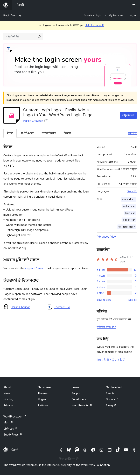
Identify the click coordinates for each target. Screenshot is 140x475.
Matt (8, 422)
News (7, 393)
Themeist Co (62, 307)
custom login (128, 199)
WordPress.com (15, 416)
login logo (130, 213)
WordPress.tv (82, 405)
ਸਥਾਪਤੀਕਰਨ (49, 133)
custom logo (129, 206)
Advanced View (106, 236)
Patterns (43, 405)
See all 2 (132, 191)
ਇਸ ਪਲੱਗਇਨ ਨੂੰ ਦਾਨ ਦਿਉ (111, 359)
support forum (34, 268)
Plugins (42, 399)
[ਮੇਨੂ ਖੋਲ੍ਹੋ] (134, 5)
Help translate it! (94, 25)
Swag (111, 405)
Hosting (8, 399)
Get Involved (114, 387)
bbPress (10, 428)
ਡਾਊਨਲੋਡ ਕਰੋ (128, 115)
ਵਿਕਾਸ (67, 133)
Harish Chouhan (33, 120)
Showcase (44, 387)
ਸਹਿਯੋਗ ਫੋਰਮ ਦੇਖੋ (106, 327)
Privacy (8, 405)
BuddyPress (12, 434)
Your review (104, 299)
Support (77, 393)
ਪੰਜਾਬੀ (14, 450)
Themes (43, 393)
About (7, 387)
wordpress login (126, 227)
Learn (75, 387)
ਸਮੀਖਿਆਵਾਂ (27, 133)
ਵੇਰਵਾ (10, 133)
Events (110, 393)
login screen (129, 220)
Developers (79, 399)
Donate (112, 399)
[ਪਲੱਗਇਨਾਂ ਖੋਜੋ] (39, 36)
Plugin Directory (12, 15)
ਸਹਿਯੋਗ (132, 133)
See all (132, 299)
